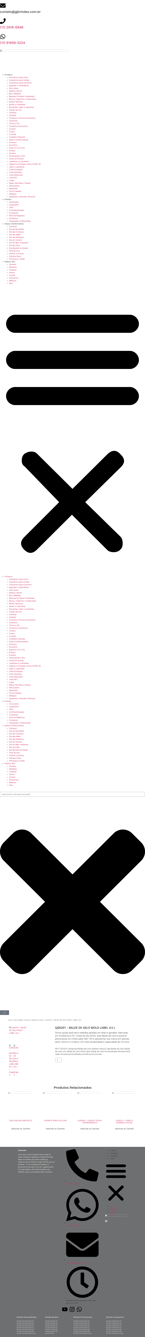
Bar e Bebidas (15, 93)
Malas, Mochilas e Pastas (19, 183)
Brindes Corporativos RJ (113, 1323)
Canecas (12, 112)
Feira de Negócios (17, 215)
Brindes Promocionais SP (81, 1321)
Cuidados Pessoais (17, 137)
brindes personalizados (71, 1054)
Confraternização (16, 210)
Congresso (13, 213)
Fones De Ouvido (16, 159)
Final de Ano (14, 251)
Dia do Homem (15, 240)
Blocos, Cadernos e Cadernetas (22, 99)
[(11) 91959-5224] (3, 36)
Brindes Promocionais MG (82, 1331)
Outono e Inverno (16, 253)
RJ (89, 1323)
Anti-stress (13, 88)
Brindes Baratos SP (51, 1321)
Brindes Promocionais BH (82, 1329)
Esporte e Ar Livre (17, 148)
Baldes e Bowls (15, 91)
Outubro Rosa (15, 256)
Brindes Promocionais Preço (83, 1333)
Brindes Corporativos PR (113, 1325)
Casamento (14, 205)
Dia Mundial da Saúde (18, 248)
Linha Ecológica (16, 169)
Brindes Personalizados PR (25, 1325)
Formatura (13, 218)
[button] (72, 430)
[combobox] (72, 794)
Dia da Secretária (16, 229)
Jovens (12, 275)
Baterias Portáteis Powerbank (22, 96)
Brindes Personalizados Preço (26, 1333)
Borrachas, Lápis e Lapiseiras (21, 107)
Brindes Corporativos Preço (114, 1333)
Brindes (76, 1323)
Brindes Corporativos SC (113, 1327)
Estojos (12, 150)
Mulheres (13, 267)
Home (113, 1150)
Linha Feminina (15, 172)
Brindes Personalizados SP (25, 1321)
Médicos (12, 280)
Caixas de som (15, 110)
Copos (12, 131)
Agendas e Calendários (19, 85)
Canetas (12, 115)
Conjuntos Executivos (18, 126)
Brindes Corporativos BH (114, 1329)
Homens (12, 264)
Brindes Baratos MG (51, 1331)
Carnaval (13, 226)
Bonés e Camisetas (17, 104)
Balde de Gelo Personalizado (104, 1051)
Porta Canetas (15, 191)
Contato (114, 1156)
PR (89, 1325)
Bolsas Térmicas (16, 102)
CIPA (11, 207)
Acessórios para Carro (18, 77)
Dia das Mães (15, 234)
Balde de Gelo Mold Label (78, 1051)
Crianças (13, 270)
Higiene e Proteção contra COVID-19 (25, 164)
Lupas (11, 180)
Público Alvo (10, 262)
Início (10, 1020)
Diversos (13, 142)
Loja (15, 1020)
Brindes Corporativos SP (113, 1321)
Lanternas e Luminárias (19, 161)
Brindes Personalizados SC (25, 1327)
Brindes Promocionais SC (82, 1327)
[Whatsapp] (79, 1309)
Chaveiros (13, 121)
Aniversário (14, 202)
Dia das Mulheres (16, 237)
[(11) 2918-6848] (3, 21)
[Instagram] (72, 1309)
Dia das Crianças (16, 232)
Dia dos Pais (14, 245)
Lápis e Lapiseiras (16, 167)
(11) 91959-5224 (12, 43)
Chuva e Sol (14, 123)
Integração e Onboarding (19, 221)
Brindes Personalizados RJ (25, 1323)
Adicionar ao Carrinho (20, 1129)
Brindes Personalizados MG (25, 1331)
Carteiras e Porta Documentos (22, 118)
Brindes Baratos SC (51, 1327)
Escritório (13, 145)
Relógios (12, 194)
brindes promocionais (92, 1054)
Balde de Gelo (117, 1049)
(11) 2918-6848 (11, 27)
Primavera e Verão (17, 259)
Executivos (13, 278)
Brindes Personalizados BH (25, 1329)
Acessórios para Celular (19, 80)
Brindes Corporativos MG (114, 1331)
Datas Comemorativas (18, 140)
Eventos (12, 153)
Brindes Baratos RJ (51, 1323)
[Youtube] (65, 1309)
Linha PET (13, 177)
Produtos (8, 75)
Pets (11, 283)
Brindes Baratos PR (51, 1325)
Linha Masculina (16, 175)
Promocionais (83, 1323)
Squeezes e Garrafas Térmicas (22, 196)
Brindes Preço (49, 1333)
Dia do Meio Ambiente (18, 243)
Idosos (12, 272)
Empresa (114, 1153)
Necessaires (14, 186)
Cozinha (12, 134)
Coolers (12, 129)
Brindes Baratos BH (51, 1329)
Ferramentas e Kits (17, 156)
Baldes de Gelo (38, 1020)
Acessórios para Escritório (20, 83)
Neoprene (13, 188)
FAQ (112, 1158)
